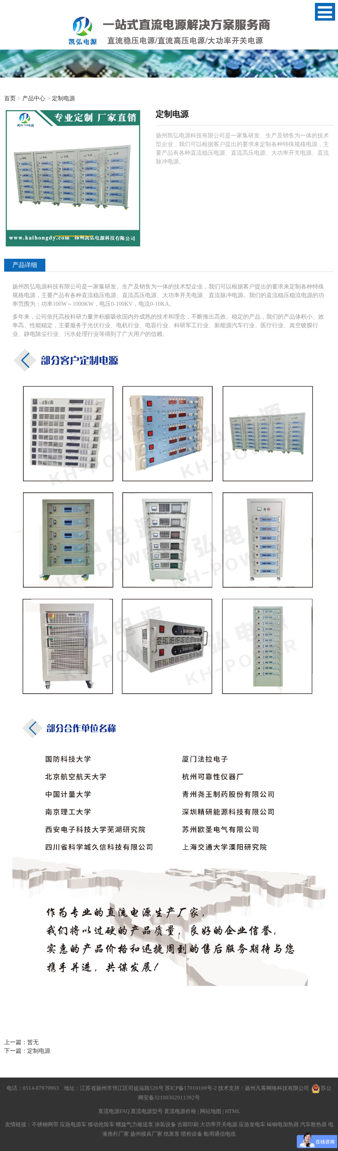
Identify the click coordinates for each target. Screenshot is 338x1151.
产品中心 (33, 98)
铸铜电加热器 (283, 1124)
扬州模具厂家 (146, 1134)
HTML (232, 1111)
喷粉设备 (191, 1134)
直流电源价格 (180, 1111)
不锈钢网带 (45, 1124)
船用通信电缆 (220, 1134)
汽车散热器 (313, 1124)
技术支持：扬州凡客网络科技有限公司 (263, 1088)
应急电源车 (73, 1124)
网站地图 (210, 1111)
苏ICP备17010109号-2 (191, 1088)
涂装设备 (165, 1124)
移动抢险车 (101, 1124)
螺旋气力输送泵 (134, 1124)
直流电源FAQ (113, 1111)
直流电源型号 (147, 1111)
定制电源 (63, 98)
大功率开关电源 (218, 1124)
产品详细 (24, 264)
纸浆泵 (172, 1134)
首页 (10, 98)
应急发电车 (252, 1124)
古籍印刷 (188, 1124)
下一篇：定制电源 (27, 1051)
